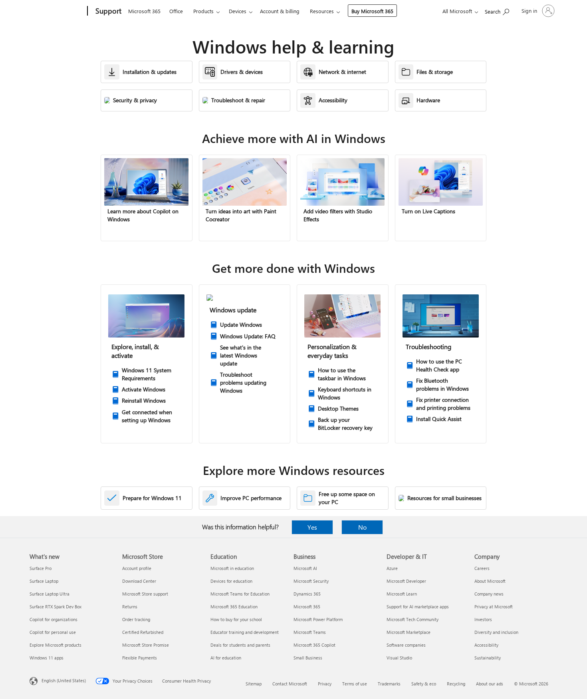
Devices (237, 11)
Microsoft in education (232, 568)
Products (203, 11)
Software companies (406, 645)
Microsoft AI (305, 568)
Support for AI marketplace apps (418, 607)
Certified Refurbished (142, 632)
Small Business (308, 658)
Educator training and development (244, 632)
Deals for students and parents (240, 645)
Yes (312, 527)
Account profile (136, 568)
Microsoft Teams (310, 632)
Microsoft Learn (402, 594)
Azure (392, 568)
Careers (482, 568)
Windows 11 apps (46, 658)
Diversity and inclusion (496, 632)
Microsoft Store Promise (145, 645)
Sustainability (487, 658)
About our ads (489, 684)
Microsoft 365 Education (234, 607)
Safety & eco (423, 684)
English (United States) (64, 680)
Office (176, 11)
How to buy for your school (236, 619)
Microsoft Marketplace (408, 632)
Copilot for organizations (53, 619)
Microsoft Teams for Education (240, 594)
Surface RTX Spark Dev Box (55, 607)
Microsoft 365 (144, 11)
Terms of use (354, 684)
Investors (483, 619)
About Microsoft (490, 581)
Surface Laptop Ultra (49, 594)
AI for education (225, 658)
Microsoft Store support (145, 594)
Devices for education (231, 581)
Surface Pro (41, 568)
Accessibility (486, 645)
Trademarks (389, 684)
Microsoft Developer (406, 581)
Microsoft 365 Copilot (314, 645)
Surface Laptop (44, 581)
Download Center (139, 581)
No (362, 527)
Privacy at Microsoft (493, 607)
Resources (322, 11)
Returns (129, 607)
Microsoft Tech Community (412, 619)
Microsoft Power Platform (318, 619)
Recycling (456, 684)
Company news (489, 594)
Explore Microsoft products (55, 645)
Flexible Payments (139, 658)
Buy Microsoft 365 (372, 11)
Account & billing (279, 11)
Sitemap (254, 684)
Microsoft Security (311, 581)
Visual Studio (399, 658)
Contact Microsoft (289, 684)
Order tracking (136, 619)
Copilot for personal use (53, 632)
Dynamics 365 (307, 594)
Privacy (324, 684)
